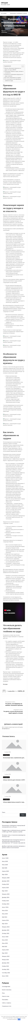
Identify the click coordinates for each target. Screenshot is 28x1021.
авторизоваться (5, 728)
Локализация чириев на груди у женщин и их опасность (14, 72)
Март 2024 (5, 923)
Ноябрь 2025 (5, 884)
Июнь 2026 (5, 864)
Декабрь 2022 (5, 963)
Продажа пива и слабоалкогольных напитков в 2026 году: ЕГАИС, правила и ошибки (13, 831)
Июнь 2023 (5, 943)
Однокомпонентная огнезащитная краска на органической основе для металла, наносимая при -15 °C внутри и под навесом (13, 841)
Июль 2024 (5, 910)
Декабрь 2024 (5, 897)
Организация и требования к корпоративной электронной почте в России (13, 826)
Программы (5, 999)
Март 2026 (5, 874)
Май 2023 (4, 946)
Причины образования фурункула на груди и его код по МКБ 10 (12, 69)
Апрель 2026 (5, 871)
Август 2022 (5, 976)
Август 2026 (5, 858)
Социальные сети (6, 1006)
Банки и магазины (6, 990)
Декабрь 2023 (5, 930)
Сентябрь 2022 (6, 973)
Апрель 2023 (5, 950)
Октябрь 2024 (5, 904)
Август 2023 (5, 937)
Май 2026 (4, 868)
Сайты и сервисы (6, 1003)
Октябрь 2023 (5, 933)
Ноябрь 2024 (5, 900)
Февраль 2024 (6, 927)
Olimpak (4, 3)
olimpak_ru (21, 691)
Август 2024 (5, 907)
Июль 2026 (5, 861)
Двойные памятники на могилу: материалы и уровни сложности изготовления (13, 846)
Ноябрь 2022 (5, 966)
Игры (3, 993)
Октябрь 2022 (5, 969)
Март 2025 (5, 891)
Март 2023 (5, 953)
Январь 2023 (5, 959)
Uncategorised (6, 755)
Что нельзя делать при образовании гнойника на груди (13, 79)
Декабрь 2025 (5, 881)
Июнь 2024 (5, 914)
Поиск (3, 812)
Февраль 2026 (5, 878)
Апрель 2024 (5, 920)
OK (19, 1019)
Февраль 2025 (5, 894)
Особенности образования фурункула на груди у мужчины (14, 75)
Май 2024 (4, 917)
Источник (5, 684)
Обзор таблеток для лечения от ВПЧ (14, 780)
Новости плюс (5, 996)
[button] (22, 66)
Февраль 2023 (5, 956)
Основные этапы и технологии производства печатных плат (13, 835)
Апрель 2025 (5, 887)
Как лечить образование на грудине (13, 77)
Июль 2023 (5, 940)
